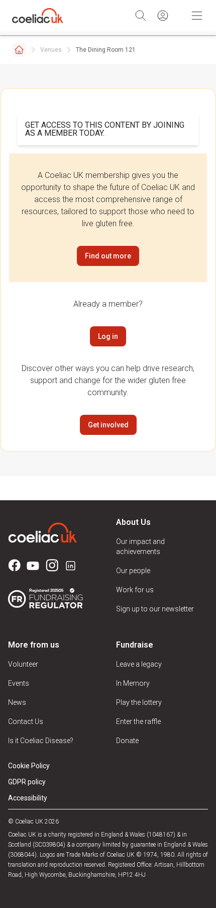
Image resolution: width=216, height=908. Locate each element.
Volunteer (23, 664)
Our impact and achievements (140, 546)
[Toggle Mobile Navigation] (197, 16)
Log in (108, 336)
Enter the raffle (138, 721)
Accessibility (27, 798)
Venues (51, 50)
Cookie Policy (29, 766)
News (17, 702)
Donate (127, 741)
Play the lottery (139, 702)
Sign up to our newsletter (155, 609)
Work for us (135, 590)
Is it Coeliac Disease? (40, 741)
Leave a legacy (139, 664)
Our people (133, 571)
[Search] (141, 16)
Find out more (108, 256)
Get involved (108, 425)
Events (18, 683)
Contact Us (25, 721)
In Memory (133, 683)
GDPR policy (27, 782)
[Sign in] (163, 16)
